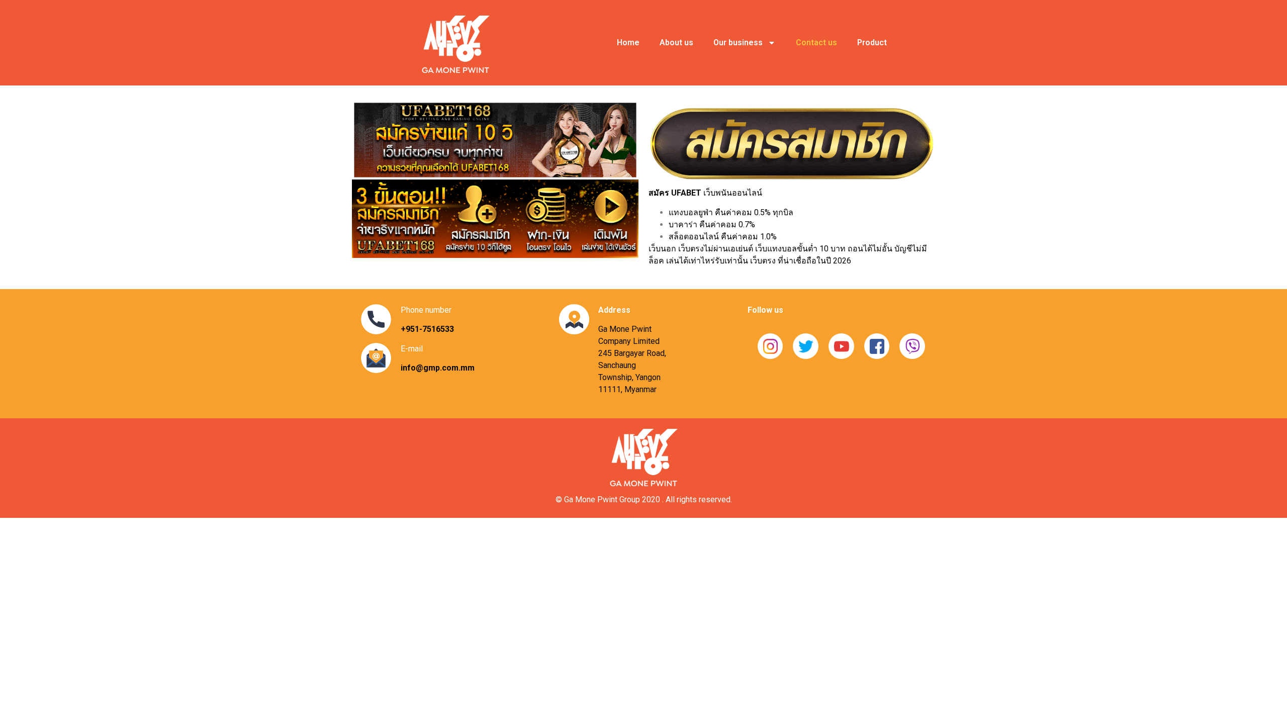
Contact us (816, 42)
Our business (738, 42)
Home (628, 42)
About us (676, 42)
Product (872, 42)
